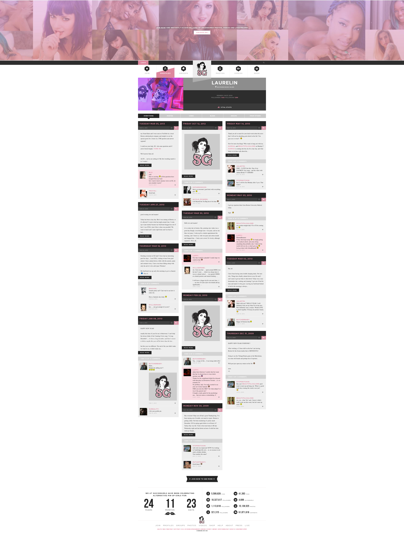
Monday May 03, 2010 (239, 195)
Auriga (231, 146)
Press (239, 525)
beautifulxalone (246, 146)
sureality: (154, 409)
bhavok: (153, 288)
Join (147, 73)
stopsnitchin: (243, 180)
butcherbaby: (243, 319)
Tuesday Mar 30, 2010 (196, 213)
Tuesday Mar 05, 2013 (152, 124)
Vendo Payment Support (241, 529)
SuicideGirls (202, 63)
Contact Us (232, 529)
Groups (183, 73)
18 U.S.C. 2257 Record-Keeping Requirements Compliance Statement (196, 529)
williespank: (199, 268)
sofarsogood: (200, 187)
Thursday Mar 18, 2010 (153, 246)
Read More (144, 165)
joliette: (240, 166)
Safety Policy (177, 529)
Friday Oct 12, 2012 (194, 124)
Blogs (212, 116)
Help (220, 525)
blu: (151, 172)
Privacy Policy (169, 529)
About (229, 525)
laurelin (225, 82)
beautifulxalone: (245, 223)
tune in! (157, 149)
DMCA (164, 529)
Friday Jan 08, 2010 (151, 319)
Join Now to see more (202, 479)
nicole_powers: (200, 199)
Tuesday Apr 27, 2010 (152, 205)
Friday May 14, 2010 (238, 124)
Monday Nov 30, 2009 (196, 406)
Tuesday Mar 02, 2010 (240, 259)
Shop (257, 73)
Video (191, 116)
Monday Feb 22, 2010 (195, 295)
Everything (148, 116)
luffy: (239, 235)
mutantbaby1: (199, 462)
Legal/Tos (159, 529)
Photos (220, 73)
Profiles (165, 73)
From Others (255, 116)
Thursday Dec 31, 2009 (240, 333)
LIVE (247, 525)
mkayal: (153, 191)
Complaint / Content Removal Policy (220, 529)
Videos (238, 73)
